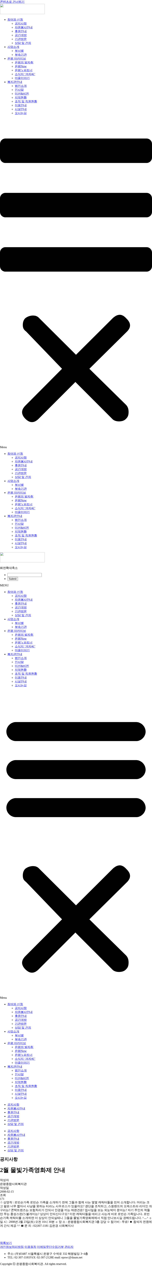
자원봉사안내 (24, 27)
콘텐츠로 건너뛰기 (12, 1)
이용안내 (21, 105)
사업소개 (13, 46)
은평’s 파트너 (23, 70)
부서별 (19, 50)
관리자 (69, 1246)
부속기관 (21, 54)
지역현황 (21, 97)
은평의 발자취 (24, 62)
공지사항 (21, 23)
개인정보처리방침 (12, 1246)
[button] (76, 283)
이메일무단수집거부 (50, 1246)
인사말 (19, 89)
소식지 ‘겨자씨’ (25, 74)
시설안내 (21, 109)
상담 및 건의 (23, 43)
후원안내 (21, 31)
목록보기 (6, 1243)
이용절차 (30, 1246)
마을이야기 (22, 78)
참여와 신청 (15, 19)
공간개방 (21, 35)
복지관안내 (14, 81)
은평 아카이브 (16, 58)
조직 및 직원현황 (26, 101)
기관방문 (21, 39)
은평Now (21, 66)
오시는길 (21, 113)
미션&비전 (22, 93)
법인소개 (21, 85)
